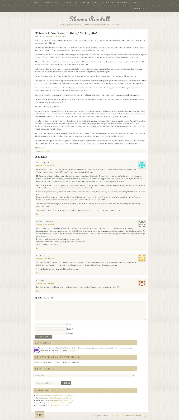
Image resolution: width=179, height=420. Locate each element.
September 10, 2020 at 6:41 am (45, 165)
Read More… (72, 350)
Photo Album (82, 3)
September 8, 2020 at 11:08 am (45, 258)
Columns (66, 3)
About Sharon (50, 3)
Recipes (137, 3)
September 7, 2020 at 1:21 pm (45, 283)
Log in (146, 416)
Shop (96, 3)
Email (69, 329)
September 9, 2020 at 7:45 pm (45, 224)
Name (69, 324)
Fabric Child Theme (112, 416)
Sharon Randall (89, 19)
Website (70, 333)
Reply (38, 214)
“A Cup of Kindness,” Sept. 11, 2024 (62, 395)
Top (41, 415)
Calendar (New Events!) (115, 3)
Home (36, 3)
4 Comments (62, 36)
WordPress (139, 416)
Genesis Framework (128, 416)
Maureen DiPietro (42, 395)
